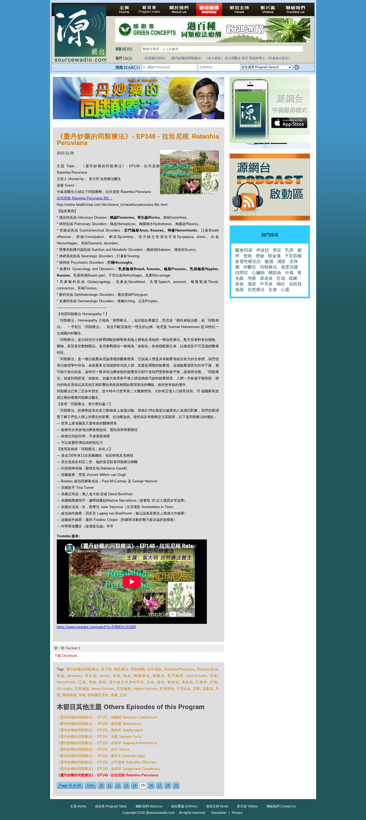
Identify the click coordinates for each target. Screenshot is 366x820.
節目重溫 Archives (184, 806)
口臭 (82, 682)
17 (159, 785)
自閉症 (241, 272)
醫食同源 (243, 250)
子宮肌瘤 (293, 256)
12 (118, 785)
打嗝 (214, 682)
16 (151, 785)
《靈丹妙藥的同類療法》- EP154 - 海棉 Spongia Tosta (99, 737)
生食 (272, 289)
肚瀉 (281, 278)
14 (134, 785)
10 (101, 785)
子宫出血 (183, 689)
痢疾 (103, 682)
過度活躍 (289, 267)
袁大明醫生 (233, 58)
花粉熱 (295, 284)
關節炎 (274, 272)
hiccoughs (65, 689)
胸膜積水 (142, 676)
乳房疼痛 (167, 689)
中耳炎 (266, 284)
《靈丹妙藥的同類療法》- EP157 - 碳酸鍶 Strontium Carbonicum (107, 717)
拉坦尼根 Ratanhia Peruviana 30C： (85, 198)
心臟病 (258, 272)
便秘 (92, 682)
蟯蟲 (61, 676)
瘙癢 (114, 695)
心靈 (285, 289)
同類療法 (268, 267)
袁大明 (106, 669)
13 (126, 785)
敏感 (269, 261)
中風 (289, 272)
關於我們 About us (149, 806)
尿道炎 (266, 278)
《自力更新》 (214, 58)
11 (109, 785)
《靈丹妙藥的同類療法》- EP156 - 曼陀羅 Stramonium (99, 724)
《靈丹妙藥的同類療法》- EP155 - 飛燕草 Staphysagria (100, 730)
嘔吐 (281, 284)
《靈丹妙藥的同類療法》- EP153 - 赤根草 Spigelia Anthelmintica (107, 743)
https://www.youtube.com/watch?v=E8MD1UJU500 (96, 627)
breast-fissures (102, 689)
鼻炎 (239, 284)
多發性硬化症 (248, 261)
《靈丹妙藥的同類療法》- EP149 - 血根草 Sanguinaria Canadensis (108, 769)
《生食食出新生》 (279, 58)
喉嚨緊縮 (69, 695)
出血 (151, 682)
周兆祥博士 (257, 58)
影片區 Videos (247, 806)
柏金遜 (274, 256)
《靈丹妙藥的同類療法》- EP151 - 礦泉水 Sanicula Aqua (101, 756)
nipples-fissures (145, 689)
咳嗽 (293, 278)
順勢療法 (121, 669)
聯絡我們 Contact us (281, 806)
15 (143, 785)
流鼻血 (207, 689)
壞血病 (187, 682)
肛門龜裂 (175, 676)
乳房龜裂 (82, 689)
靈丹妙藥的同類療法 (82, 669)
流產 (196, 689)
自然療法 (256, 289)
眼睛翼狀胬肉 (98, 695)
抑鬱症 (249, 267)
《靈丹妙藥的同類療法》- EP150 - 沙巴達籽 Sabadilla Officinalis (107, 762)
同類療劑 (138, 669)
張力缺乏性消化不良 (126, 682)
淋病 (117, 676)
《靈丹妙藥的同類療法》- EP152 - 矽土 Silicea (93, 749)
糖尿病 (173, 682)
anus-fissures (196, 676)
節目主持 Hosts (217, 806)
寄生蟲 (91, 676)
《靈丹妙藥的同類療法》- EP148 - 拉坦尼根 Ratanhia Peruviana (107, 775)
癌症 (245, 58)
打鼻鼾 (202, 682)
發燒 (247, 256)
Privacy (237, 813)
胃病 (161, 682)
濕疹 (281, 261)
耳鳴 (82, 695)
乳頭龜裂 (124, 689)
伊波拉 (262, 250)
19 (176, 785)
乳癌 (289, 250)
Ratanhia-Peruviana (179, 669)
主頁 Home (78, 806)
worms (105, 676)
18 (168, 785)
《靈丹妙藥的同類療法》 (186, 58)
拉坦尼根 (154, 669)
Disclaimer (219, 813)
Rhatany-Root (207, 669)
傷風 (239, 289)
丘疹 (123, 695)
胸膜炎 (159, 676)
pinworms (75, 676)
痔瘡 (214, 676)
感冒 (252, 284)
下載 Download (65, 656)
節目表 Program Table (111, 806)
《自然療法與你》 (155, 58)
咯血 (127, 676)
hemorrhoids (66, 682)
